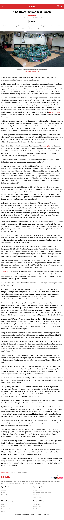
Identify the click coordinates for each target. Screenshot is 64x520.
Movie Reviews (37, 506)
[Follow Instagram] (61, 478)
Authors (3, 490)
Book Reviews (37, 509)
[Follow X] (55, 478)
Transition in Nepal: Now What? (42, 492)
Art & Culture (37, 504)
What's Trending (7, 501)
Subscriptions (5, 494)
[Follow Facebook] (52, 478)
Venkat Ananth (32, 15)
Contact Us (46, 514)
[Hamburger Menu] (2, 7)
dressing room (54, 112)
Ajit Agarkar (5, 271)
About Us (32, 514)
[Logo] (32, 6)
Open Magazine (38, 487)
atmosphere (47, 146)
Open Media (5, 487)
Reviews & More (38, 501)
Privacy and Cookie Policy (22, 514)
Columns (3, 492)
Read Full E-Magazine (31, 71)
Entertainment (5, 509)
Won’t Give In (37, 497)
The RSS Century (37, 490)
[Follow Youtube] (58, 478)
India (2, 504)
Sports (3, 511)
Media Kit (39, 514)
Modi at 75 (36, 494)
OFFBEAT (58, 6)
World (3, 506)
